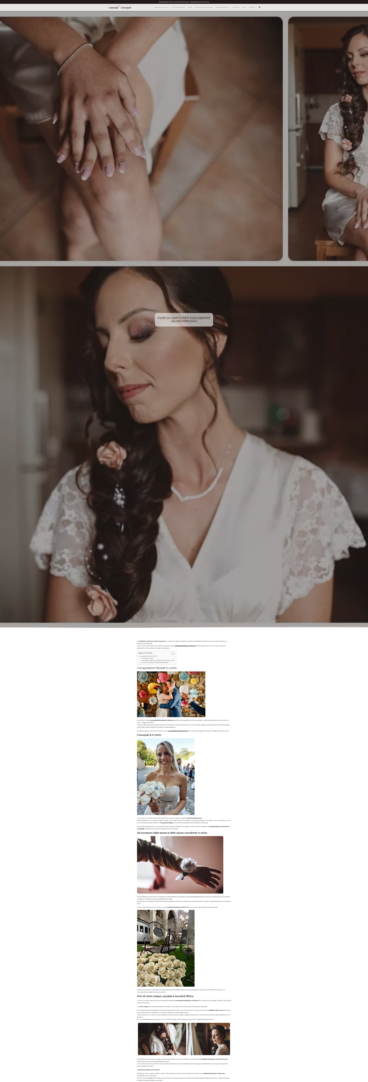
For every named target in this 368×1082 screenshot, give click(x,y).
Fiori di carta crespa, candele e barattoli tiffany (155, 662)
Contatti (252, 7)
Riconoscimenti (178, 7)
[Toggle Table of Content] (172, 653)
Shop (190, 7)
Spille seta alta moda (203, 7)
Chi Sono (235, 7)
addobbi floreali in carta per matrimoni (205, 896)
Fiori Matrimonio (222, 7)
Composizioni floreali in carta (148, 656)
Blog (244, 7)
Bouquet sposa (161, 7)
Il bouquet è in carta (147, 658)
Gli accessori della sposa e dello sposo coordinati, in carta (158, 660)
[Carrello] (258, 7)
